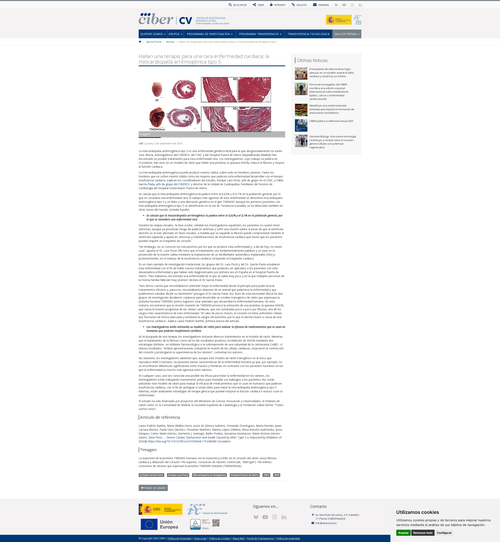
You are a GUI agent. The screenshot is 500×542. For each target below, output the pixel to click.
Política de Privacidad (179, 538)
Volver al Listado (154, 488)
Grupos (174, 34)
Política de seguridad (288, 538)
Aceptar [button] (403, 532)
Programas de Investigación (209, 34)
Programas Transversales (259, 34)
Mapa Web (239, 538)
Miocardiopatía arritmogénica (209, 475)
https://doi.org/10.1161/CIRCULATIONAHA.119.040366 (182, 441)
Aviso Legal (200, 538)
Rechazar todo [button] (423, 532)
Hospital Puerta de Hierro (245, 475)
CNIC (266, 475)
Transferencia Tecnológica (308, 34)
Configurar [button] (444, 532)
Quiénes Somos (152, 34)
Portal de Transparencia (260, 538)
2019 (276, 475)
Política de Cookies (219, 538)
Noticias (170, 41)
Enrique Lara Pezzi (178, 475)
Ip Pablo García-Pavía (151, 475)
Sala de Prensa (346, 34)
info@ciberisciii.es (326, 523)
